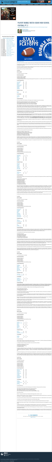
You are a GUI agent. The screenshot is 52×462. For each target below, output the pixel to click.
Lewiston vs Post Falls (9, 42)
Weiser (18, 211)
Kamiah (18, 322)
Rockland (18, 377)
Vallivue (18, 156)
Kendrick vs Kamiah (9, 41)
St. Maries (18, 280)
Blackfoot (18, 163)
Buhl (17, 212)
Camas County (19, 376)
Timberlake (18, 220)
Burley (18, 165)
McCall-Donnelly (19, 221)
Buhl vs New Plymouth (9, 39)
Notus (18, 324)
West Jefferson (19, 279)
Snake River (18, 214)
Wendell (18, 278)
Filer (17, 224)
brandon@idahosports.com (26, 31)
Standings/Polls (16, 4)
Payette (18, 225)
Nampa (18, 87)
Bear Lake (18, 269)
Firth (17, 271)
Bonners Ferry (19, 209)
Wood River (18, 213)
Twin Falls (18, 158)
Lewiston (18, 96)
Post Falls (18, 82)
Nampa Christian (19, 267)
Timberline (18, 381)
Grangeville (18, 265)
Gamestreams (30, 4)
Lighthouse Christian (20, 332)
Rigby (18, 92)
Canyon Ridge (19, 172)
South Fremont (19, 216)
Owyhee (18, 95)
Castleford (18, 375)
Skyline (18, 159)
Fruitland (18, 210)
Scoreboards (9, 4)
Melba (18, 266)
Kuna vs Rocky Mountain (10, 54)
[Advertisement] (8, 27)
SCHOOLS (3, 4)
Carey (18, 327)
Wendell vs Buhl (8, 53)
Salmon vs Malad (9, 47)
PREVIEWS (48, 4)
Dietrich (18, 374)
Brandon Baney (25, 29)
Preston (18, 173)
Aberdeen (18, 268)
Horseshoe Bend (19, 382)
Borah (18, 91)
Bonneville (18, 168)
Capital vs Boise (8, 48)
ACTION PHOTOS (42, 4)
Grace (18, 331)
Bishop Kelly (19, 155)
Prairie (18, 323)
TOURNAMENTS (23, 4)
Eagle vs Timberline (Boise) (10, 52)
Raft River (18, 326)
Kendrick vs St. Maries (9, 49)
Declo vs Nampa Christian (10, 40)
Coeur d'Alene (19, 81)
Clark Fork (18, 370)
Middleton (18, 86)
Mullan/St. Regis (19, 369)
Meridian (18, 83)
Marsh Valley (19, 215)
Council (18, 372)
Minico (18, 157)
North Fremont (19, 270)
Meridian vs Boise (9, 55)
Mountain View (19, 85)
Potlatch (18, 336)
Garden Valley (19, 373)
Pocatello (18, 166)
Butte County (19, 328)
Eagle (18, 84)
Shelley (18, 160)
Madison (18, 88)
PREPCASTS (36, 4)
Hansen (18, 383)
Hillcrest (18, 167)
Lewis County (19, 371)
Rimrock (18, 325)
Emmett (18, 164)
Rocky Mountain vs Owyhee (10, 45)
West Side (18, 274)
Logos (18, 337)
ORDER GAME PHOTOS (20, 61)
